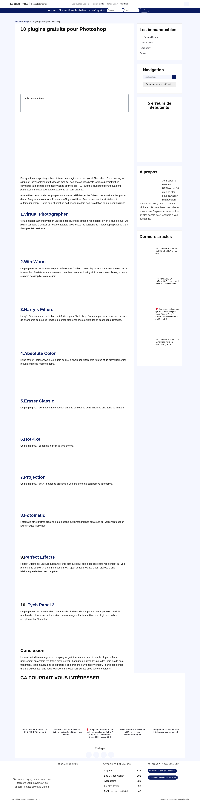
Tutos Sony (112, 4)
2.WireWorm (33, 261)
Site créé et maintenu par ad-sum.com (25, 799)
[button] (186, 3)
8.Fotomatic (32, 515)
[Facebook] (61, 772)
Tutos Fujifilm (98, 4)
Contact (124, 4)
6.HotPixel (31, 439)
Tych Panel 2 (41, 604)
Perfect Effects (39, 557)
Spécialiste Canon (39, 4)
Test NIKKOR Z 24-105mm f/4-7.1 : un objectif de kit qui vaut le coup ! (167, 281)
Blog (26, 21)
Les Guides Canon (80, 4)
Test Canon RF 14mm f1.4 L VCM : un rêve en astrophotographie (167, 341)
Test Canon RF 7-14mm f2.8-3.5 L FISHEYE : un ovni (166, 251)
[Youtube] (76, 772)
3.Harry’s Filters (36, 309)
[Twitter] (68, 772)
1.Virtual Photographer (44, 214)
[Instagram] (83, 772)
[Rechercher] (174, 77)
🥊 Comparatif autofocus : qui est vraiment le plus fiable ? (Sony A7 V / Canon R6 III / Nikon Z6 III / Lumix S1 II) (167, 314)
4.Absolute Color (38, 353)
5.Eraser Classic (37, 401)
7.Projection (33, 477)
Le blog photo (19, 3)
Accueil (18, 21)
